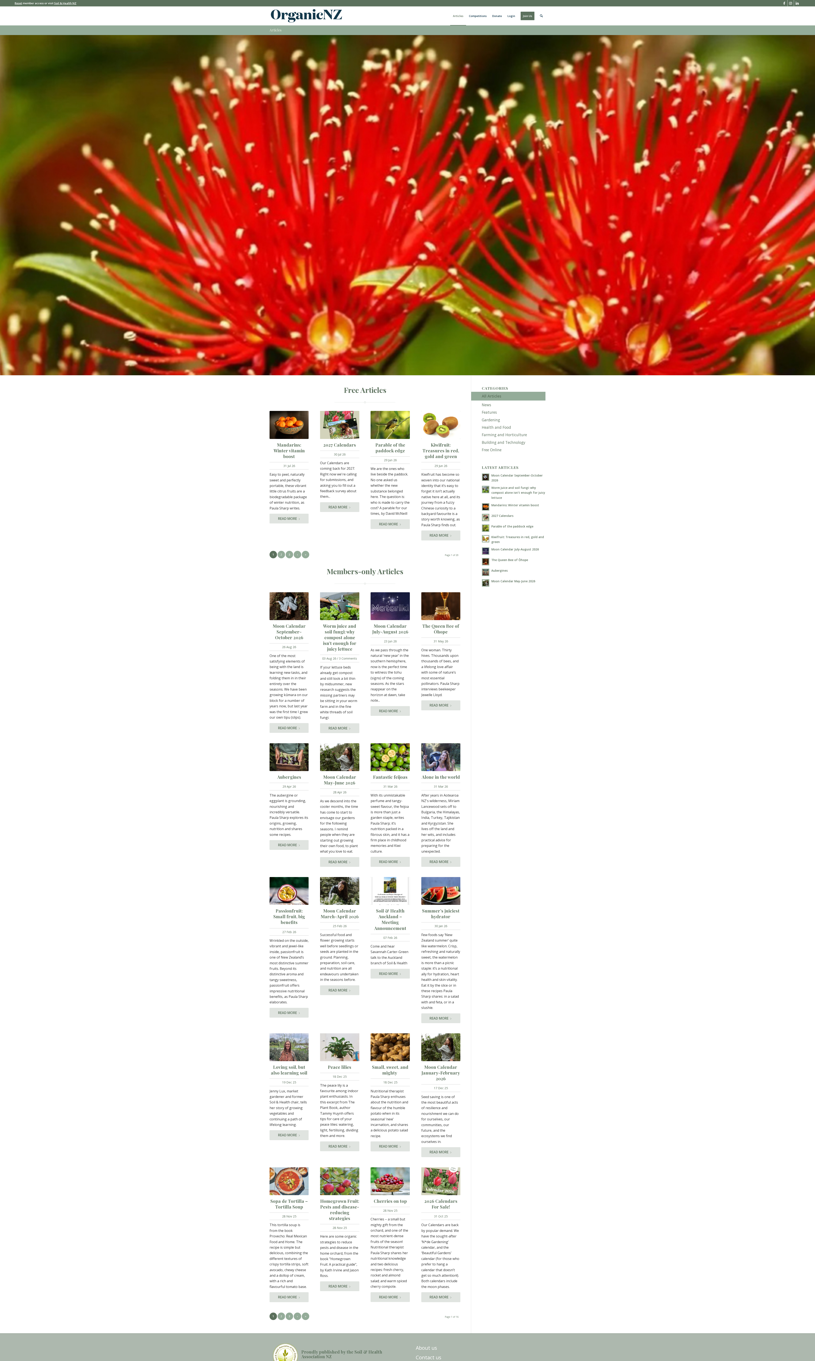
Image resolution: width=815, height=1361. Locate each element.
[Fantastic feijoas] (390, 757)
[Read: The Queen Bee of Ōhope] (485, 562)
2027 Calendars (339, 445)
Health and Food (496, 427)
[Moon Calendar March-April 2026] (339, 891)
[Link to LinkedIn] (797, 3)
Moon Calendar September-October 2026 (289, 631)
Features (489, 412)
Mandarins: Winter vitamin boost (289, 450)
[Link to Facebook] (784, 3)
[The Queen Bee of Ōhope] (440, 606)
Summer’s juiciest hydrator (440, 913)
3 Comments (348, 658)
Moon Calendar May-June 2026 (339, 780)
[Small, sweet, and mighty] (390, 1047)
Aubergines (289, 777)
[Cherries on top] (390, 1181)
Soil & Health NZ (65, 3)
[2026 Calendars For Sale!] (440, 1181)
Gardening (491, 419)
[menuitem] (458, 16)
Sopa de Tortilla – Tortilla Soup (289, 1204)
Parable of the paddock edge (390, 447)
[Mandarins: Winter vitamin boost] (289, 425)
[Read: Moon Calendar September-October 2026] (485, 477)
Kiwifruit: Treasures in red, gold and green (441, 450)
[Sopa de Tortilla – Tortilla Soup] (289, 1181)
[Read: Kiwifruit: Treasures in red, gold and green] (485, 539)
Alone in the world (441, 777)
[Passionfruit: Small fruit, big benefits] (289, 891)
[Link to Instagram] (791, 3)
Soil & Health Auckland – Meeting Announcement (390, 919)
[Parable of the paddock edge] (390, 425)
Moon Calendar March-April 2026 (340, 913)
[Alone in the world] (440, 757)
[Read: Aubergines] (485, 572)
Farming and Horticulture (504, 434)
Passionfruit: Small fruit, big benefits (289, 916)
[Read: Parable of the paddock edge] (485, 528)
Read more (287, 518)
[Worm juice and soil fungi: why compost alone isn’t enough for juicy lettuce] (339, 606)
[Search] (541, 16)
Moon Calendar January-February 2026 (441, 1072)
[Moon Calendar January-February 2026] (440, 1047)
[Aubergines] (289, 757)
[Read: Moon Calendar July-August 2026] (485, 551)
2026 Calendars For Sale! (440, 1204)
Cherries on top (390, 1201)
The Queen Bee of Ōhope (440, 629)
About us (426, 1347)
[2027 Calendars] (339, 425)
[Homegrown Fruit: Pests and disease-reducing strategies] (339, 1181)
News (486, 404)
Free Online (492, 449)
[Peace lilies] (339, 1047)
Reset (18, 3)
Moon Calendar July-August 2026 (390, 629)
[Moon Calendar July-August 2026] (390, 606)
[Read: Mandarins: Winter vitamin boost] (485, 507)
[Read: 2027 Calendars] (485, 517)
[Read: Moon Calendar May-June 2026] (485, 583)
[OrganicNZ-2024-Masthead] (306, 16)
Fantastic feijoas (390, 777)
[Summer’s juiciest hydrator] (440, 891)
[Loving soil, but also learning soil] (289, 1047)
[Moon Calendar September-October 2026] (289, 606)
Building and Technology (503, 442)
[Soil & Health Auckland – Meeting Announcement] (390, 891)
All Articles (491, 396)
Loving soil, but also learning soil (289, 1070)
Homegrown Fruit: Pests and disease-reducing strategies (339, 1209)
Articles (275, 30)
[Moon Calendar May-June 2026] (339, 757)
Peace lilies (339, 1067)
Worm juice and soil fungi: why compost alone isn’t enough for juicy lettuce (339, 637)
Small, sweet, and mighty (390, 1070)
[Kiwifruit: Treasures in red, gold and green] (440, 425)
